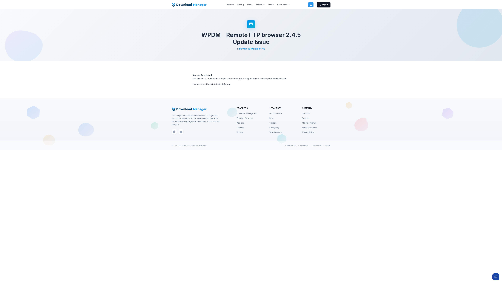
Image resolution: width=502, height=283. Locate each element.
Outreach (304, 145)
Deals (271, 5)
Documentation (275, 113)
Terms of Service (309, 127)
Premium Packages (245, 118)
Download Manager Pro (252, 48)
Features (230, 5)
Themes (240, 127)
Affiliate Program (309, 123)
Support (272, 123)
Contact (305, 118)
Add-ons (240, 123)
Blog (271, 118)
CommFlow (316, 145)
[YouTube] (181, 131)
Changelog (274, 127)
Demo (250, 5)
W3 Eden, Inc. (291, 145)
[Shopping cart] (310, 4)
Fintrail (327, 145)
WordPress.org (275, 132)
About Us (306, 113)
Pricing (240, 5)
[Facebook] (174, 131)
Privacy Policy (308, 132)
